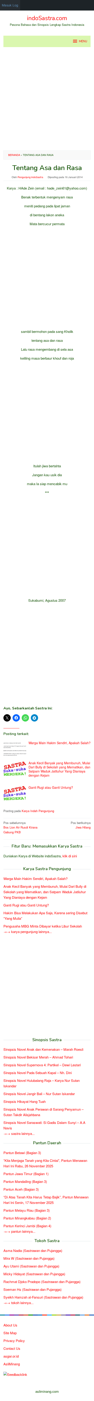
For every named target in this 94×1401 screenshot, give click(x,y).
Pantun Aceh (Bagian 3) (21, 1189)
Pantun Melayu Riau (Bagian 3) (26, 1210)
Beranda (14, 155)
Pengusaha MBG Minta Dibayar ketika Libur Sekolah (42, 926)
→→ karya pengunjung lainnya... (27, 931)
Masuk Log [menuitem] (10, 5)
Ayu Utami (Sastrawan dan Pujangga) (31, 1266)
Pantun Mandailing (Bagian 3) (25, 1181)
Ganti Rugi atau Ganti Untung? (51, 787)
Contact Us (11, 1348)
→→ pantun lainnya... (19, 1231)
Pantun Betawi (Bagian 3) (22, 1152)
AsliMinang (11, 1363)
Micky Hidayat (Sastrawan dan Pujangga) (34, 1273)
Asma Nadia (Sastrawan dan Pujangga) (32, 1250)
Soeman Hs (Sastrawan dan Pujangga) (32, 1289)
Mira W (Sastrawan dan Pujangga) (29, 1258)
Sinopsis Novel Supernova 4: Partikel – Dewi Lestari (42, 1064)
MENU (83, 41)
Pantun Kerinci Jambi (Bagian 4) (27, 1225)
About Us (10, 1325)
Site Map (10, 1332)
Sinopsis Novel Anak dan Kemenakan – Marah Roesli (43, 1049)
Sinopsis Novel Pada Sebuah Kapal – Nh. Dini (37, 1072)
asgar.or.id (11, 1356)
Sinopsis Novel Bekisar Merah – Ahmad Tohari (38, 1057)
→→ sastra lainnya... (19, 1133)
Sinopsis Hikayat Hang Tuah (24, 1101)
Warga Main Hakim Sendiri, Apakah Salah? (60, 743)
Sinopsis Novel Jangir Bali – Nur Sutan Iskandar (39, 1093)
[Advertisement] (47, 99)
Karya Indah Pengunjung (38, 811)
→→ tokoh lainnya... (18, 1302)
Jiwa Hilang (81, 825)
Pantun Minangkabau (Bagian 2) (27, 1218)
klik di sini (70, 855)
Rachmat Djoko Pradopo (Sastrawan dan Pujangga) (42, 1281)
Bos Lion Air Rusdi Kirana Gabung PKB (20, 827)
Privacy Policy (14, 1340)
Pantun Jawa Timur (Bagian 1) (26, 1173)
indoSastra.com (47, 18)
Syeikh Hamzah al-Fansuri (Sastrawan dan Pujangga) (43, 1297)
